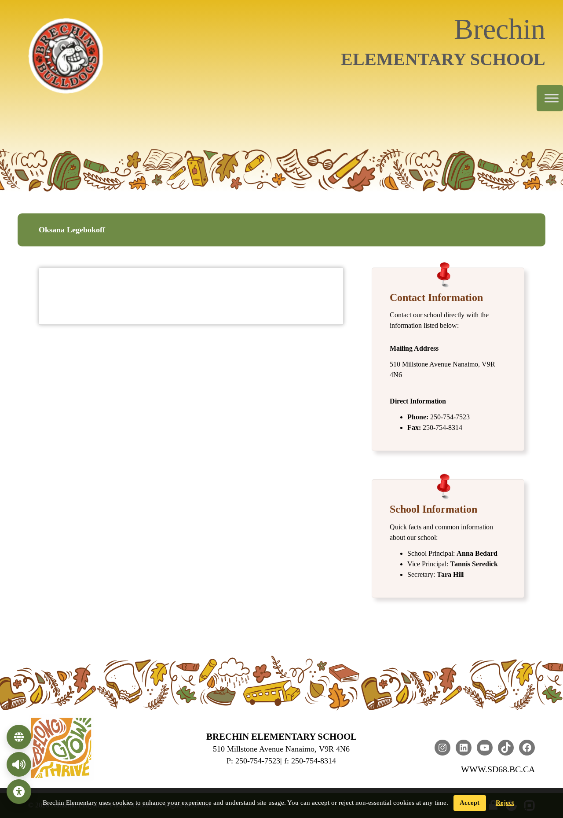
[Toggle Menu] (552, 98)
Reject (505, 802)
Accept (469, 802)
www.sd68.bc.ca (498, 769)
